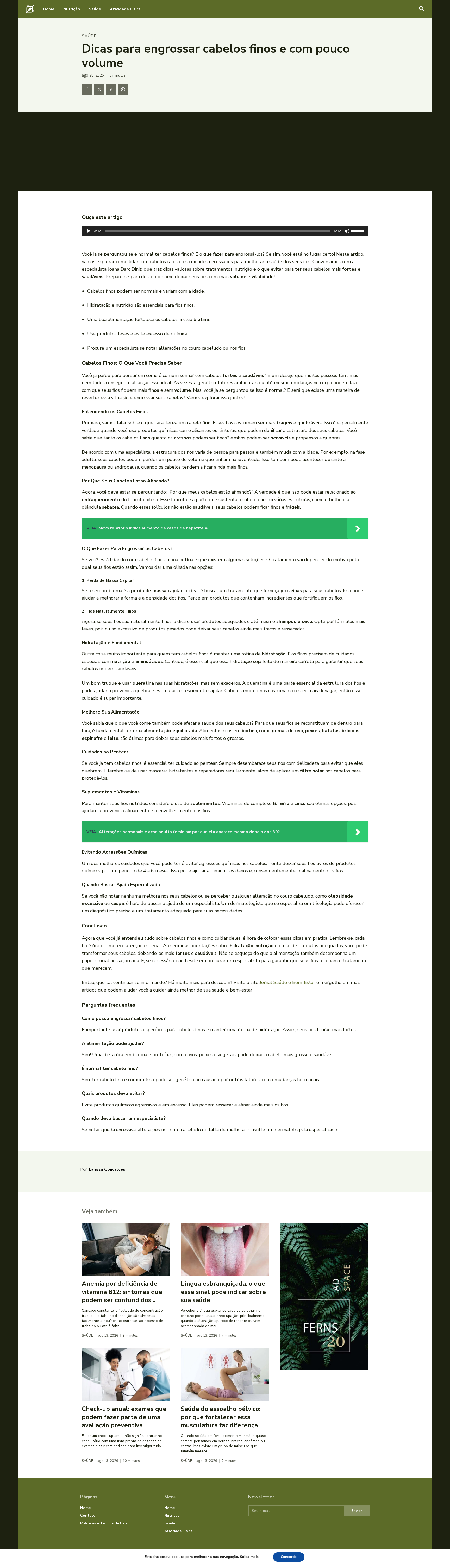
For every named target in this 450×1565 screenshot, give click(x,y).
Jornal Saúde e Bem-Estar (287, 982)
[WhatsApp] (123, 89)
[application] (225, 231)
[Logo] (30, 9)
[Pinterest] (111, 89)
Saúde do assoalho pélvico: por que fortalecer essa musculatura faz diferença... (221, 1417)
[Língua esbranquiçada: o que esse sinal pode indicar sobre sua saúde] (225, 1249)
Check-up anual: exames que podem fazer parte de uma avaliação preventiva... (124, 1417)
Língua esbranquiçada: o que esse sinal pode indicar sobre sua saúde (223, 1291)
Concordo (289, 1556)
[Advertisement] (225, 151)
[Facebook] (87, 89)
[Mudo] (346, 231)
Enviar (356, 1510)
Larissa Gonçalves (107, 1169)
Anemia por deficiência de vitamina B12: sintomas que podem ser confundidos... (122, 1291)
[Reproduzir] (88, 231)
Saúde (89, 36)
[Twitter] (99, 89)
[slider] (358, 230)
